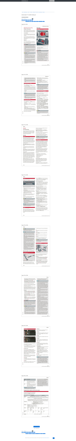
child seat (35, 21)
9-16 (37, 428)
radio (30, 21)
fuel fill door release (40, 21)
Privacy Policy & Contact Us (46, 437)
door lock (43, 21)
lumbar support (27, 433)
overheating (37, 21)
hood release (44, 433)
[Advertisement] (38, 6)
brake (39, 433)
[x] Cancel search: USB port (25, 17)
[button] (53, 438)
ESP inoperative (33, 433)
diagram (41, 433)
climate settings (30, 433)
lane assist (32, 21)
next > (38, 428)
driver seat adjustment (28, 21)
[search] (32, 18)
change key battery (37, 433)
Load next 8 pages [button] (36, 426)
